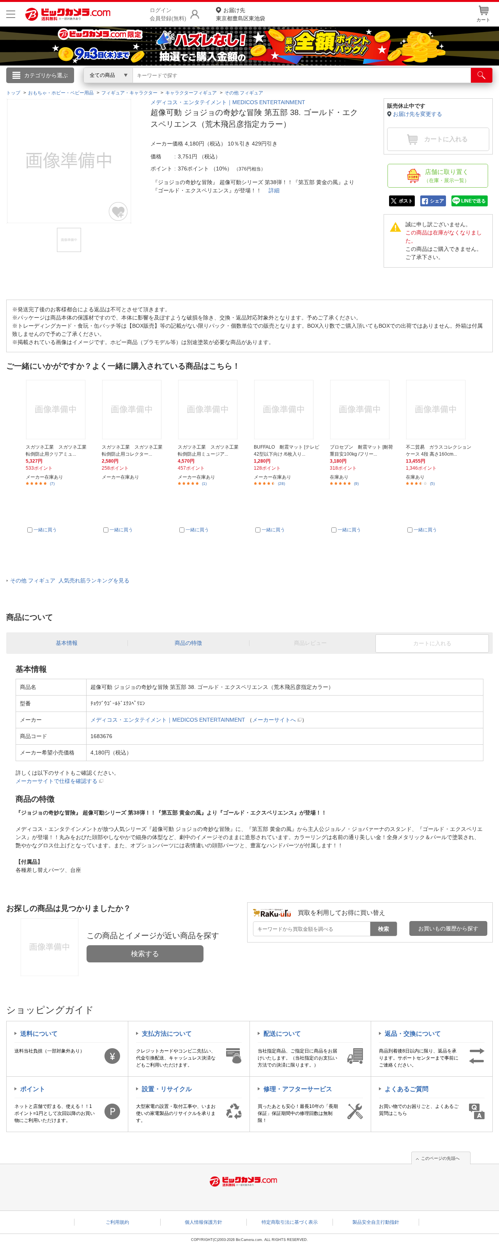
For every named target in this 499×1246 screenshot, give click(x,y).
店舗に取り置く (446, 176)
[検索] (481, 75)
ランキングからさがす (218, 86)
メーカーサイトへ (274, 720)
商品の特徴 (188, 643)
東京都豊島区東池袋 (240, 14)
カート (483, 20)
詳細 (274, 190)
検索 (383, 929)
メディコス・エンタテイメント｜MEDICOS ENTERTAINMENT (227, 102)
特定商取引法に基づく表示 (290, 1222)
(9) (356, 483)
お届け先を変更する (417, 114)
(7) (52, 483)
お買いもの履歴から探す (448, 928)
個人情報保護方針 (203, 1222)
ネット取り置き (350, 86)
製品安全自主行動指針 (375, 1222)
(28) (281, 483)
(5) (432, 483)
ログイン (82, 88)
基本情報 (67, 643)
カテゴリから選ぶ (46, 75)
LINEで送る (473, 201)
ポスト (406, 201)
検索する (145, 954)
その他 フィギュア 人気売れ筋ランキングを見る (69, 580)
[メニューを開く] (10, 14)
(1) (204, 483)
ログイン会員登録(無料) (168, 14)
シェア (437, 201)
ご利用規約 (117, 1222)
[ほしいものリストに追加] (118, 211)
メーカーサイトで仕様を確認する (56, 781)
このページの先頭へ (440, 1158)
